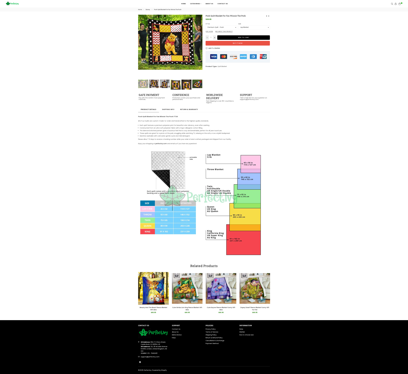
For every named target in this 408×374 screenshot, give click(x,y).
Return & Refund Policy (214, 338)
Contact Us (222, 4)
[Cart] (400, 4)
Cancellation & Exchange (215, 341)
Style (208, 24)
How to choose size (246, 335)
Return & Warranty (189, 109)
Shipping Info (168, 109)
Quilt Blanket (222, 66)
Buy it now (238, 43)
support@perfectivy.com (150, 357)
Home (183, 4)
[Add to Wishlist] (166, 277)
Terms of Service (212, 332)
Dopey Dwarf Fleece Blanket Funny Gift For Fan (221, 308)
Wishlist (242, 332)
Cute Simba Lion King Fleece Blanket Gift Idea (153, 308)
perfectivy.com (161, 144)
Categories (195, 4)
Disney (148, 9)
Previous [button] (140, 47)
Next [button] (199, 47)
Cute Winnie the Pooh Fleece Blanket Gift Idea (254, 308)
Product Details (148, 109)
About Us (209, 4)
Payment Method (212, 343)
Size (239, 24)
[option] (170, 42)
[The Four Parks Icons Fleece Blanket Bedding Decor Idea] (267, 16)
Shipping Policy (211, 335)
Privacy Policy (211, 329)
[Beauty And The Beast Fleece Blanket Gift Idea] (269, 16)
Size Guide (209, 31)
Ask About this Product (224, 31)
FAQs (174, 338)
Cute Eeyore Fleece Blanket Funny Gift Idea (187, 308)
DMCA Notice (177, 335)
